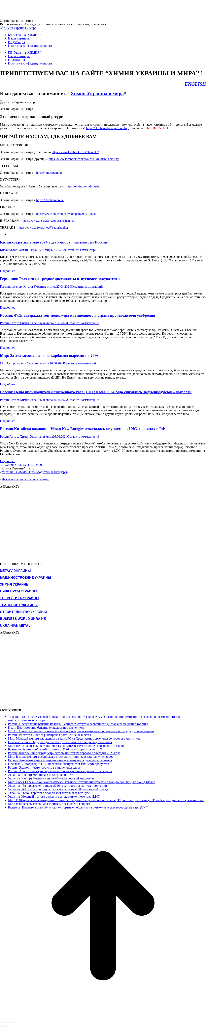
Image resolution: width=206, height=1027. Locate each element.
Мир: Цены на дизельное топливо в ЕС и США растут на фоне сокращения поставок (66, 745)
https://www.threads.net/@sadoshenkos (43, 227)
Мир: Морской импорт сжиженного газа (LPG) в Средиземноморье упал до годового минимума (74, 738)
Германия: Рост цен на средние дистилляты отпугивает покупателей (60, 279)
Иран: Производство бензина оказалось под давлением (46, 727)
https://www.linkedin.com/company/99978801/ (66, 213)
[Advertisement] (73, 9)
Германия (6, 286)
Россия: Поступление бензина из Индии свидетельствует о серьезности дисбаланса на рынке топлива (78, 724)
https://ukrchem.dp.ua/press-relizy (107, 128)
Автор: (30, 250)
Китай (4, 250)
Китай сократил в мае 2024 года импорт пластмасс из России (53, 242)
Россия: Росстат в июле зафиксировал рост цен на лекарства (49, 735)
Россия (4, 323)
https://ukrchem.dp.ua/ (50, 200)
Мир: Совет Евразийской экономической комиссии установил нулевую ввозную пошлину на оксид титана (81, 782)
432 (20, 464)
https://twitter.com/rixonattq (83, 186)
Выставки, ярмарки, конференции (25, 479)
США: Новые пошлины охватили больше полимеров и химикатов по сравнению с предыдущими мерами (81, 731)
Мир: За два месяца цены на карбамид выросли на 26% (49, 355)
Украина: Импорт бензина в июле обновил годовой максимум (51, 778)
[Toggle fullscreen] (9, 1022)
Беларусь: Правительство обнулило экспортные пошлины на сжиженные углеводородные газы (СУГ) (78, 807)
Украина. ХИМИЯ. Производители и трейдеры (34, 472)
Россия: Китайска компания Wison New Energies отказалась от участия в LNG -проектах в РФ (82, 429)
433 (25, 464)
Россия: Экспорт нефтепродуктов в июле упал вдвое (44, 767)
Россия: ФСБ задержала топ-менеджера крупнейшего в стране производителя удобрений (77, 315)
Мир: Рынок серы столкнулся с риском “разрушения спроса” (49, 803)
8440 (38, 464)
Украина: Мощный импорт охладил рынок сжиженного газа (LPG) (54, 796)
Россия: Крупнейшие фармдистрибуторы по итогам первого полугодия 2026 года (64, 753)
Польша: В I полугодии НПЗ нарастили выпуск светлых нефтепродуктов (58, 764)
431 (15, 464)
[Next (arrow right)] (5, 1026)
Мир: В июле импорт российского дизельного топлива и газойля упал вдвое (60, 756)
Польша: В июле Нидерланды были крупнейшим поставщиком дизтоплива (60, 742)
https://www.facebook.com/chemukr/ (75, 152)
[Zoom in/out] (13, 1022)
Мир (3, 363)
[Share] (5, 1022)
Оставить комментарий (82, 250)
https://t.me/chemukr (49, 172)
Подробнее (7, 271)
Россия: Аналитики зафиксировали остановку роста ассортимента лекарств (60, 771)
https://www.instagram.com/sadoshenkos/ (49, 220)
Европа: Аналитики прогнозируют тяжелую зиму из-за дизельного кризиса (60, 760)
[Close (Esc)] (1, 1022)
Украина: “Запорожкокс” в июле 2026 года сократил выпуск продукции (57, 785)
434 (29, 464)
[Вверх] (103, 1018)
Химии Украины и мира (97, 93)
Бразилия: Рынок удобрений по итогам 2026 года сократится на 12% (55, 749)
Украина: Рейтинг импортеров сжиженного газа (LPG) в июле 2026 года (58, 789)
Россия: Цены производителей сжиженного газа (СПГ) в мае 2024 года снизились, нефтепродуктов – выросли (96, 392)
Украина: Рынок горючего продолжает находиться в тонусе (49, 793)
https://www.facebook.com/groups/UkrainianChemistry (84, 159)
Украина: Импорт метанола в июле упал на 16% (41, 774)
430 (10, 464)
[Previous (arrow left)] (1, 1026)
